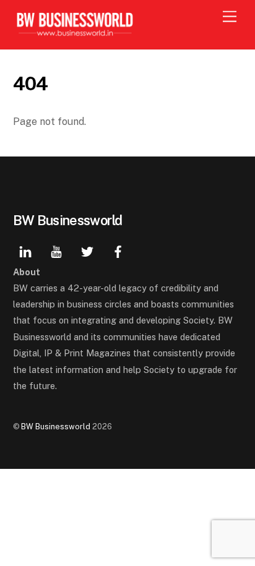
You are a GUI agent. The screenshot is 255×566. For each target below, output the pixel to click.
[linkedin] (25, 250)
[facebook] (118, 250)
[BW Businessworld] (75, 33)
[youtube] (56, 250)
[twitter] (87, 250)
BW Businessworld (55, 426)
